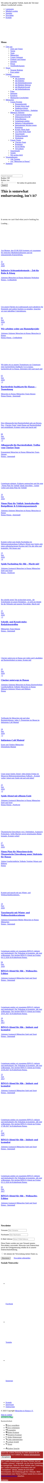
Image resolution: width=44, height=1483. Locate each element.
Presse (12, 64)
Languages (10, 9)
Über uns (9, 47)
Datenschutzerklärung (9, 1476)
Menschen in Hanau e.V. (24, 1411)
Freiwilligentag (20, 119)
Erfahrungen (15, 76)
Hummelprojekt (21, 104)
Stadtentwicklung (21, 108)
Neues (8, 68)
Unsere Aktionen (16, 57)
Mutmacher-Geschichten (19, 98)
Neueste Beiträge (16, 70)
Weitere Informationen (31, 1455)
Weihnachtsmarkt (21, 136)
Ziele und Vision (16, 49)
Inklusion (13, 93)
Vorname (4, 1230)
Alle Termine (15, 159)
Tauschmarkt (20, 134)
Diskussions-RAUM (22, 117)
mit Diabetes (19, 81)
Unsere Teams (15, 140)
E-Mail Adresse (6, 1239)
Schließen (4, 1480)
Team (12, 53)
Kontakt (9, 18)
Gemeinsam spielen (22, 121)
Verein (12, 51)
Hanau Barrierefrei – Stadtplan (26, 110)
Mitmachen (14, 55)
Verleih (13, 153)
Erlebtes (9, 74)
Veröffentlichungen (17, 66)
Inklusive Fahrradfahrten (24, 123)
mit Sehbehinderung (22, 89)
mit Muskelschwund (22, 87)
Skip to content (6, 1415)
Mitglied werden (12, 11)
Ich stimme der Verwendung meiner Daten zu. (21, 1254)
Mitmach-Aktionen (17, 113)
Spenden (9, 13)
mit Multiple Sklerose (23, 85)
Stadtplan (9, 164)
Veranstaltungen (11, 157)
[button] (7, 1417)
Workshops (19, 138)
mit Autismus (20, 79)
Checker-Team (20, 142)
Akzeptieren (6, 1457)
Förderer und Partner (18, 59)
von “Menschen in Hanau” (20, 161)
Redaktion (19, 144)
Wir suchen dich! (16, 155)
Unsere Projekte (16, 102)
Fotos (12, 91)
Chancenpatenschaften (23, 115)
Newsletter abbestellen (22, 1258)
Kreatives (13, 96)
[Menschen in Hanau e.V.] (18, 38)
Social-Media (20, 147)
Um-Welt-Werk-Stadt (23, 132)
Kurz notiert (14, 72)
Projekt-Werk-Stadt (22, 106)
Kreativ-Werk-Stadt (22, 130)
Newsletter (10, 15)
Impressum (10, 1405)
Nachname (5, 1235)
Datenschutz (10, 1407)
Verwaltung (19, 149)
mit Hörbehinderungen (23, 83)
